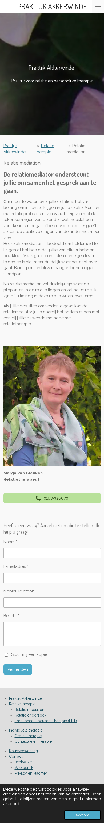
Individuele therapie (26, 730)
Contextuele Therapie (33, 741)
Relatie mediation (29, 709)
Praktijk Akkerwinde (25, 698)
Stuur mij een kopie (29, 654)
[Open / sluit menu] (98, 6)
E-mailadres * (15, 566)
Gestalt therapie (28, 736)
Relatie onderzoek (30, 715)
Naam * (10, 541)
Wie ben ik (24, 767)
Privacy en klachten (31, 773)
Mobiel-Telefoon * (20, 591)
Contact (15, 756)
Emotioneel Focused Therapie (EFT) (46, 721)
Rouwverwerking (23, 751)
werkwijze (23, 762)
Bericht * (11, 615)
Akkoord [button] (82, 815)
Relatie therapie (22, 704)
